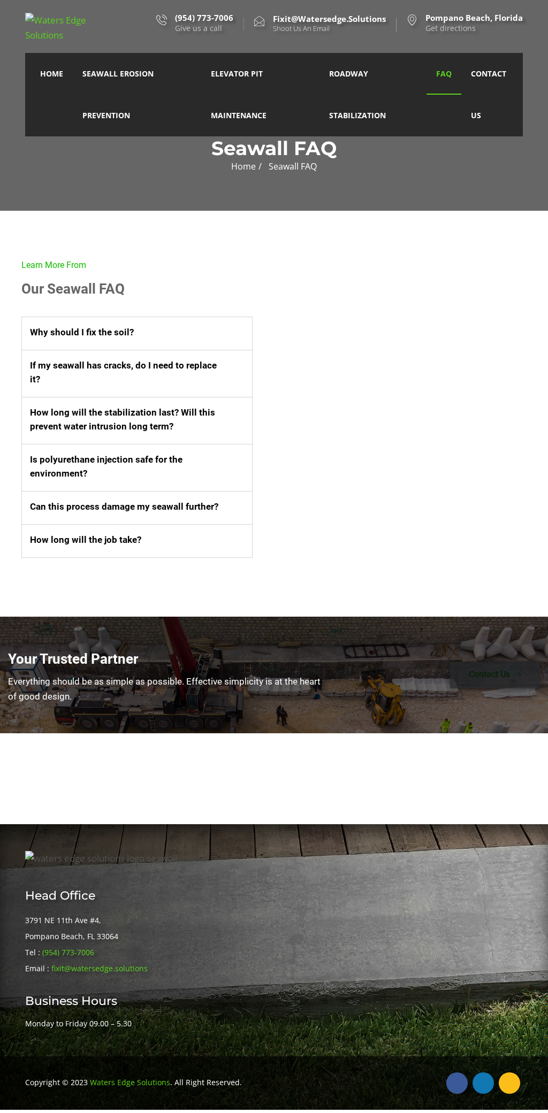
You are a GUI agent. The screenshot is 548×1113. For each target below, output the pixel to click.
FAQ (444, 73)
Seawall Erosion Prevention (118, 94)
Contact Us (488, 94)
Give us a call (204, 23)
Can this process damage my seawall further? (124, 506)
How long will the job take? (85, 539)
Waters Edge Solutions (130, 1082)
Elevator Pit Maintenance (239, 94)
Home (51, 73)
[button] (495, 675)
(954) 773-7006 (68, 952)
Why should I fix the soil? (82, 332)
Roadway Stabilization (357, 94)
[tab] (137, 333)
